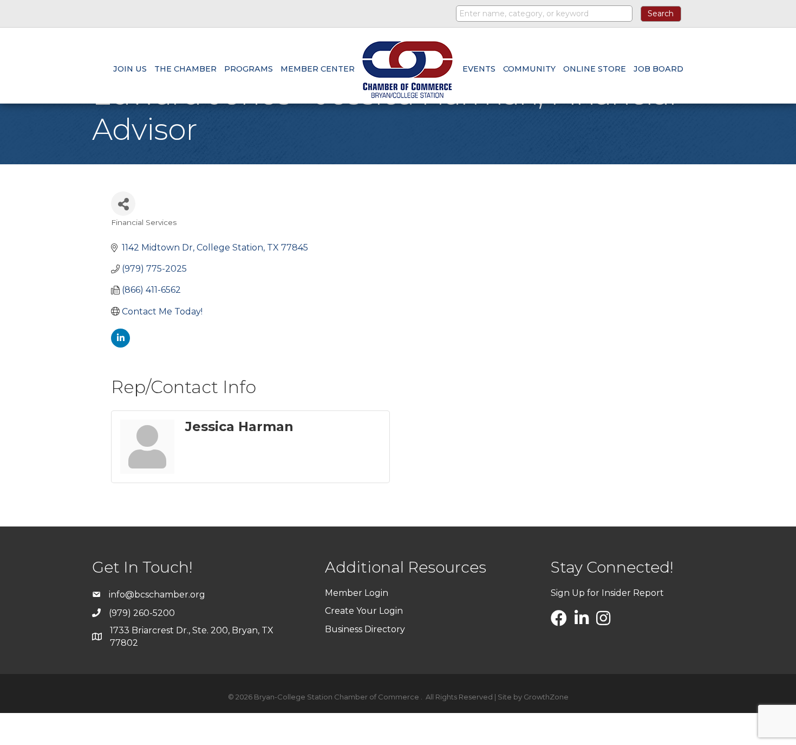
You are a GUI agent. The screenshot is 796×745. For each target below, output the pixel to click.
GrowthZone (546, 696)
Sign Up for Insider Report (607, 593)
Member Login (356, 593)
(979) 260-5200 (142, 613)
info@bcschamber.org (157, 594)
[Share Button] (123, 203)
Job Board (658, 69)
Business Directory (365, 629)
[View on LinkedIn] (120, 344)
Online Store (594, 69)
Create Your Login (364, 611)
